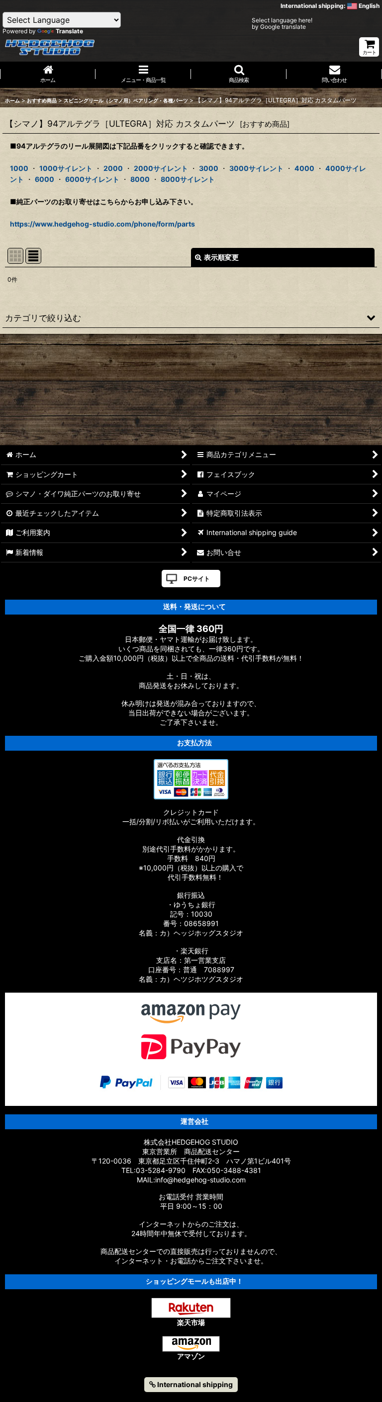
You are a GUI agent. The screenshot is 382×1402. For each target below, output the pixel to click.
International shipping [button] (194, 1384)
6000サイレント (92, 179)
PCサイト (197, 578)
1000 (19, 168)
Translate (69, 31)
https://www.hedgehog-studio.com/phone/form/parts (102, 224)
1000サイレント (66, 168)
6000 (44, 179)
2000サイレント (161, 168)
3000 (208, 168)
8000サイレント (188, 179)
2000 (113, 168)
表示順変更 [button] (221, 257)
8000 (140, 179)
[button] (238, 74)
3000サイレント (256, 168)
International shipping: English (330, 5)
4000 (304, 168)
